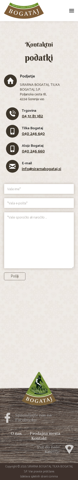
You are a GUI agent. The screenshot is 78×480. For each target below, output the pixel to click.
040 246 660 (33, 151)
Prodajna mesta (45, 433)
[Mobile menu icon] (71, 10)
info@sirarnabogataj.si (41, 169)
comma (53, 476)
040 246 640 (33, 133)
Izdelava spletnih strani (34, 476)
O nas (16, 433)
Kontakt (39, 438)
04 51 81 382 (32, 116)
